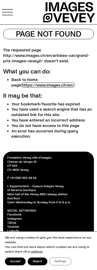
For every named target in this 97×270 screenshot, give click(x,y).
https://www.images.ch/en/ (48, 85)
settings (36, 251)
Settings (60, 261)
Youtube (13, 226)
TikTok (11, 223)
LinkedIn (13, 231)
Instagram (14, 218)
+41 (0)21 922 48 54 (23, 178)
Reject (37, 261)
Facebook (14, 214)
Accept (15, 261)
